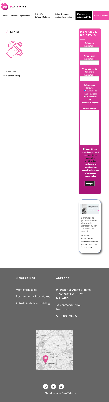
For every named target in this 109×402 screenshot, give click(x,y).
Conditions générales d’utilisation (91, 158)
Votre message (89, 108)
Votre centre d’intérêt (90, 94)
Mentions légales (26, 289)
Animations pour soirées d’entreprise (63, 15)
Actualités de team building (33, 303)
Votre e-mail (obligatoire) (89, 57)
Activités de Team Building (42, 15)
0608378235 (68, 316)
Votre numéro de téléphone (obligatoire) (89, 72)
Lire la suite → (86, 247)
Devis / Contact (101, 15)
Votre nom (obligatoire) (89, 44)
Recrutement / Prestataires (33, 296)
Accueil (4, 15)
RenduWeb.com (69, 393)
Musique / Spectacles (20, 15)
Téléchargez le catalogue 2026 (84, 15)
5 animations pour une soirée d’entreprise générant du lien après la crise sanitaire (89, 224)
